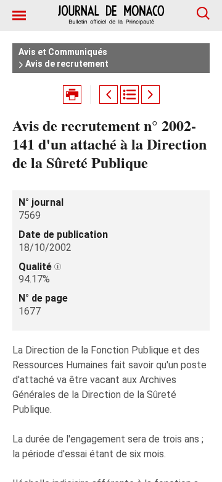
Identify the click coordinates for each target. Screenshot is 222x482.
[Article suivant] (150, 94)
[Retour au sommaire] (129, 94)
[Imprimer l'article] (72, 94)
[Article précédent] (108, 94)
